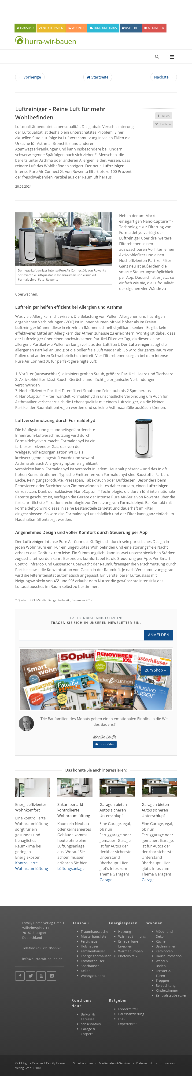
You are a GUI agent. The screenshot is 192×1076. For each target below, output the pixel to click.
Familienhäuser (93, 951)
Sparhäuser (90, 966)
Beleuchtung (166, 985)
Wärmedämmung (132, 936)
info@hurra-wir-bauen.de (42, 959)
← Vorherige (30, 77)
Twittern (165, 124)
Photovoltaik (127, 956)
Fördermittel (128, 1009)
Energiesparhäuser (96, 956)
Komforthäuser (92, 961)
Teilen (165, 116)
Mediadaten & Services (114, 1063)
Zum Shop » (155, 670)
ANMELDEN (158, 635)
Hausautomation (169, 956)
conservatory (91, 1024)
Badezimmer (166, 946)
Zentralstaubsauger (171, 995)
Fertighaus (89, 941)
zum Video (107, 744)
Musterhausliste (93, 936)
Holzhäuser (90, 946)
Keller (85, 971)
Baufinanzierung (131, 1014)
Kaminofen (164, 951)
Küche (161, 941)
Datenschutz (145, 1063)
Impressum (168, 1063)
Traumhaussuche (94, 931)
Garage (106, 879)
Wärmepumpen (130, 951)
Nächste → (163, 77)
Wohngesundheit (94, 975)
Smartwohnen (83, 1063)
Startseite (99, 77)
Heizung (124, 931)
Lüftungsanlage (71, 868)
